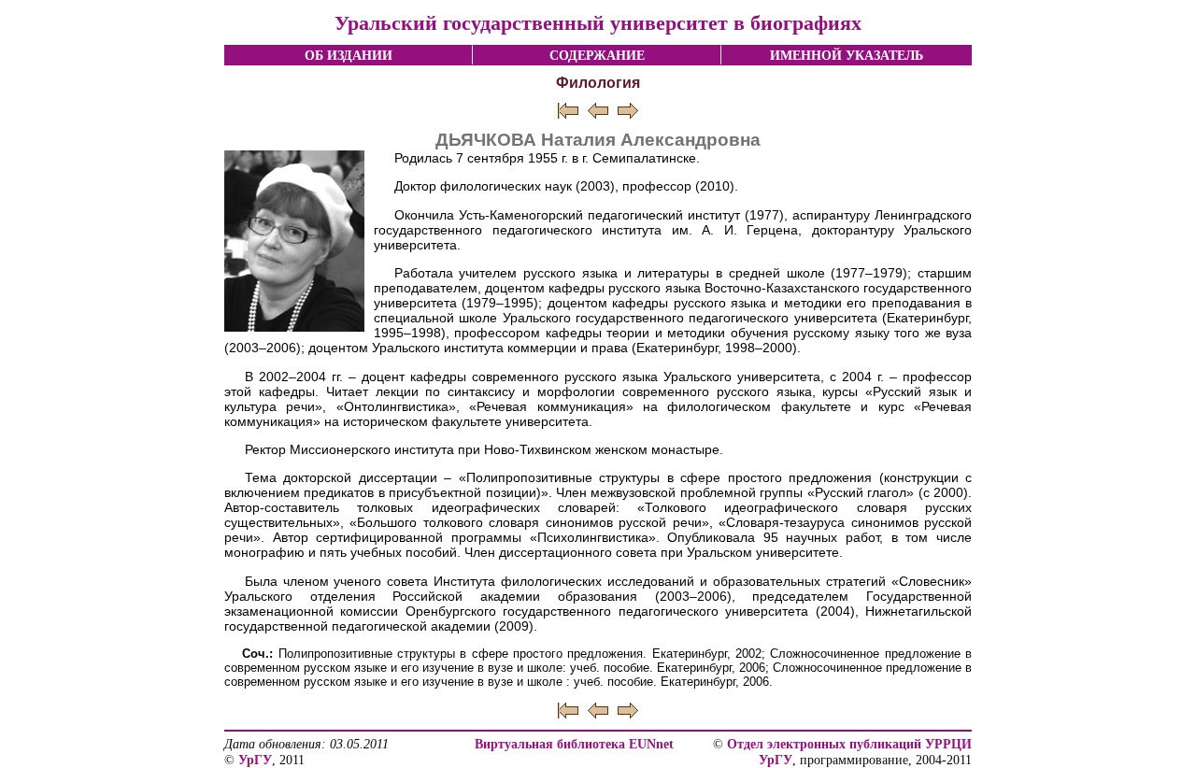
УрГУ (255, 759)
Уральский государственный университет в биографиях (598, 23)
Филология (598, 83)
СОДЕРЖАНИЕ (597, 55)
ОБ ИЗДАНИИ (348, 55)
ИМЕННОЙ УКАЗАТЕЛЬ (846, 55)
